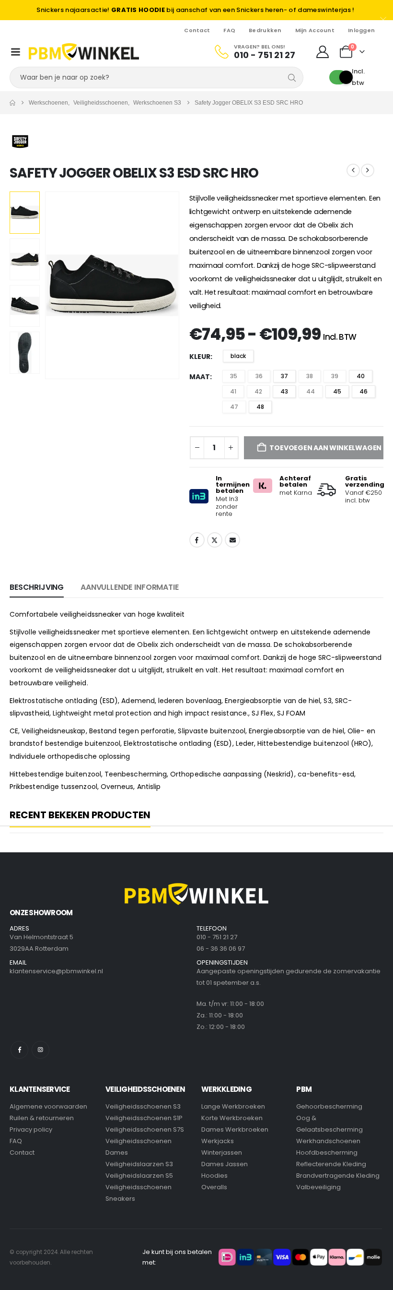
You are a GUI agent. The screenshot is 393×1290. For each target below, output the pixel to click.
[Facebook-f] (19, 1050)
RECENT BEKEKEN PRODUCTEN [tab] (80, 815)
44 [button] (310, 391)
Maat (199, 377)
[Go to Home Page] (12, 102)
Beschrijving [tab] (37, 587)
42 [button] (258, 391)
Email (232, 540)
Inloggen (361, 30)
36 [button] (259, 376)
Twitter (214, 540)
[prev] (353, 170)
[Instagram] (40, 1050)
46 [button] (363, 391)
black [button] (238, 356)
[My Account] (322, 52)
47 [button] (234, 407)
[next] (367, 170)
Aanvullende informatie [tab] (129, 587)
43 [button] (284, 391)
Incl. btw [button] (358, 77)
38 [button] (309, 376)
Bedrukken (265, 30)
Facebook (197, 540)
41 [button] (233, 391)
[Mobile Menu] (16, 52)
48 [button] (260, 407)
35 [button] (233, 376)
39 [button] (334, 376)
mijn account (315, 30)
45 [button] (337, 391)
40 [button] (361, 376)
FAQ (229, 30)
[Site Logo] (84, 51)
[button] (56, 285)
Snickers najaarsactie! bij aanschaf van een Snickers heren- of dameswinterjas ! (195, 9)
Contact (197, 30)
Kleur (199, 356)
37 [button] (284, 376)
